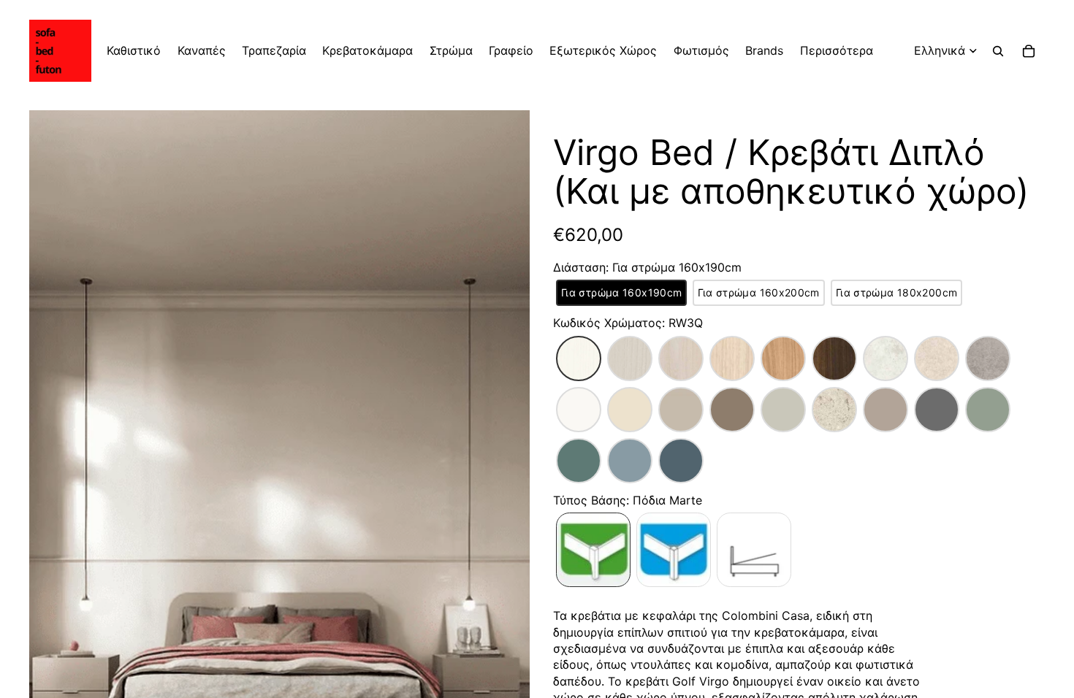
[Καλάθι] (1029, 51)
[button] (621, 293)
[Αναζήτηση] (998, 51)
